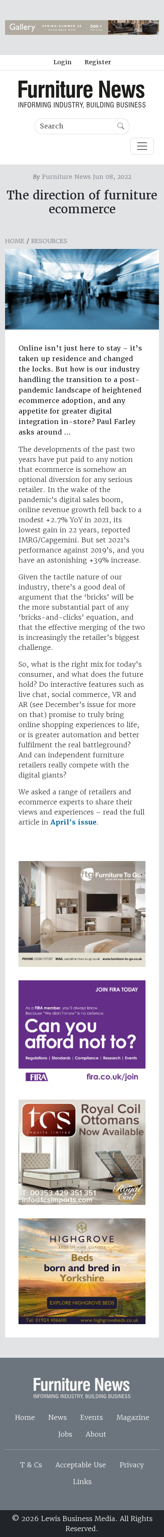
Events (91, 1417)
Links (82, 1481)
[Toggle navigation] (142, 146)
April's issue (73, 822)
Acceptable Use (81, 1465)
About (96, 1434)
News (57, 1417)
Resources (49, 241)
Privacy (131, 1465)
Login (62, 62)
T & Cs (31, 1465)
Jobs (65, 1434)
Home (14, 241)
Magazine (132, 1417)
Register (98, 62)
